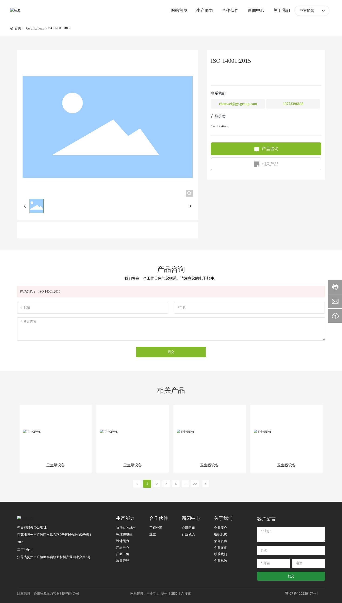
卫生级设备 (55, 465)
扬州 (164, 593)
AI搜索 (186, 593)
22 (195, 484)
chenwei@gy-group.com (238, 104)
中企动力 (153, 593)
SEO (174, 593)
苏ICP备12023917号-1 (301, 593)
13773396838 (293, 104)
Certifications (35, 28)
